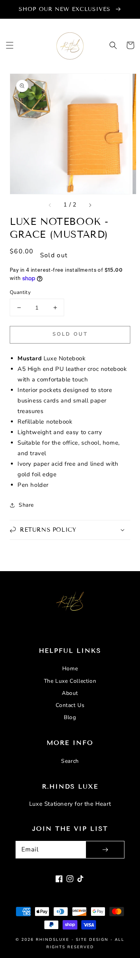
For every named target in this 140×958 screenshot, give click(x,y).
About (70, 693)
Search (70, 761)
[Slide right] (89, 205)
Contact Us (70, 705)
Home (70, 668)
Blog (70, 717)
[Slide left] (50, 205)
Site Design (92, 939)
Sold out (70, 334)
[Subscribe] (105, 849)
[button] (9, 45)
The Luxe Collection (70, 681)
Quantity (20, 292)
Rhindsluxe (52, 939)
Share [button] (26, 505)
